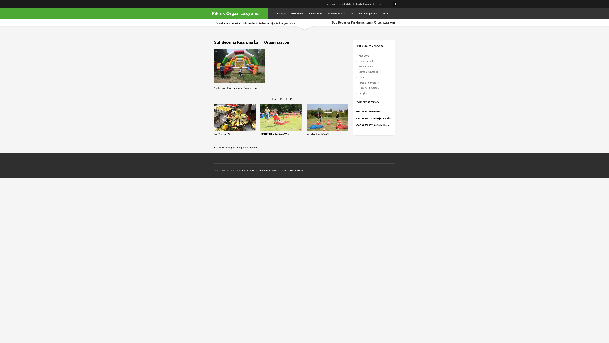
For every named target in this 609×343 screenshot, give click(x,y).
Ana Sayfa (364, 55)
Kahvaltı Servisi (222, 134)
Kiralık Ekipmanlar (369, 82)
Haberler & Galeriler (363, 4)
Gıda (361, 77)
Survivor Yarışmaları (318, 134)
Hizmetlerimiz (366, 61)
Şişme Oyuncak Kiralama (292, 170)
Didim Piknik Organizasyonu (275, 134)
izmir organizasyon (247, 170)
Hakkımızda (330, 4)
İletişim (378, 4)
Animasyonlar (366, 66)
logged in (233, 147)
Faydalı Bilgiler (345, 4)
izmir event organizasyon (268, 170)
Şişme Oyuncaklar (368, 71)
